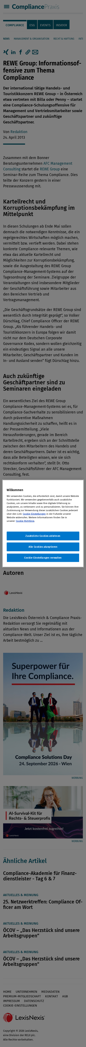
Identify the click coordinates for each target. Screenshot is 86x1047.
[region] (43, 524)
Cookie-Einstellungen (34, 513)
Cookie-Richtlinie (25, 521)
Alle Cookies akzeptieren (43, 546)
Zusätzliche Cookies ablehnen (43, 535)
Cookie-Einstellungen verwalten (43, 557)
